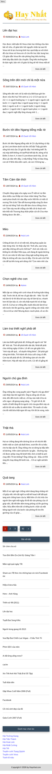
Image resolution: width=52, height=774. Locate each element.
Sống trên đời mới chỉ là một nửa (24, 80)
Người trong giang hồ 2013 (14, 629)
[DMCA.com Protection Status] (6, 772)
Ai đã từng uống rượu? (12, 656)
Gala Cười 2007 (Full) (12, 718)
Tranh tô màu (8, 758)
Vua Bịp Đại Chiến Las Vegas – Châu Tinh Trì (22, 638)
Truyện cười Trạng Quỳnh (14, 751)
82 (24, 529)
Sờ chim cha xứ (9, 546)
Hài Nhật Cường (10, 745)
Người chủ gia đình (15, 378)
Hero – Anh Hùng (10, 594)
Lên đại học (10, 30)
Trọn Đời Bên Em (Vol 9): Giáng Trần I (19, 555)
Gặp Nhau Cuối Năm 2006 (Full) (16, 691)
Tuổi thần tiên (8, 682)
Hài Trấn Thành (9, 739)
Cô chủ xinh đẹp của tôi (13, 709)
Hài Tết (6, 748)
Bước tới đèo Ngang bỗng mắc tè (24, 129)
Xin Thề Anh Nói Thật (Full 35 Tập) (18, 674)
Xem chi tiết (40, 69)
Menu (3, 2)
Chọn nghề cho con (15, 278)
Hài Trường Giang (10, 736)
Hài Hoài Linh (9, 742)
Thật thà (8, 427)
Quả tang (9, 477)
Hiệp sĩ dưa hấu (9, 585)
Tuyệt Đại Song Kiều (11, 620)
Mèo (5, 229)
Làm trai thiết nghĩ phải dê (19, 328)
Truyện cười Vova (10, 755)
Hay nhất (26, 15)
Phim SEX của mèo (11, 647)
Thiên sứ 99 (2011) (11, 603)
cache (5, 665)
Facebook (7, 700)
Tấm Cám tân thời (14, 179)
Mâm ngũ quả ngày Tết (12, 564)
